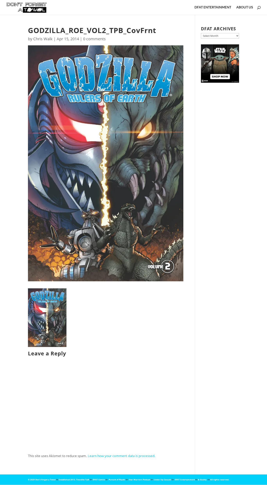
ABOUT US (244, 7)
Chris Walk (43, 38)
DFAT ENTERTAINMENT (212, 7)
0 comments (94, 38)
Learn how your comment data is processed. (121, 456)
